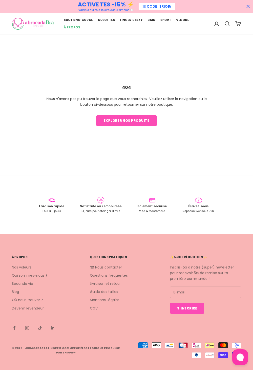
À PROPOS (72, 27)
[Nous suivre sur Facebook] (14, 328)
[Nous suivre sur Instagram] (27, 328)
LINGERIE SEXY (131, 20)
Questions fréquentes (109, 275)
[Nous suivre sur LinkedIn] (52, 328)
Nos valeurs (21, 267)
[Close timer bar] (248, 6)
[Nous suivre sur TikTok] (40, 328)
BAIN (151, 20)
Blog (15, 291)
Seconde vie (22, 283)
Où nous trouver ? (27, 299)
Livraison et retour (105, 283)
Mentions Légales (105, 299)
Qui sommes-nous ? (29, 275)
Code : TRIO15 (159, 6)
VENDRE (182, 20)
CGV (94, 308)
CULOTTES (106, 20)
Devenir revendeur (28, 308)
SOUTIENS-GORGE (78, 20)
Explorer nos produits (127, 120)
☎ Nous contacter (106, 267)
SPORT (165, 20)
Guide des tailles (104, 291)
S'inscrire (187, 308)
